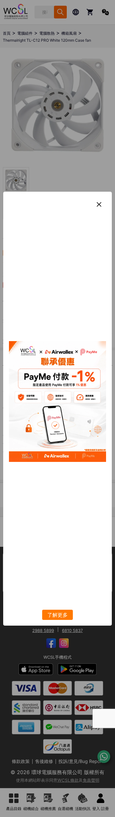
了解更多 (57, 615)
